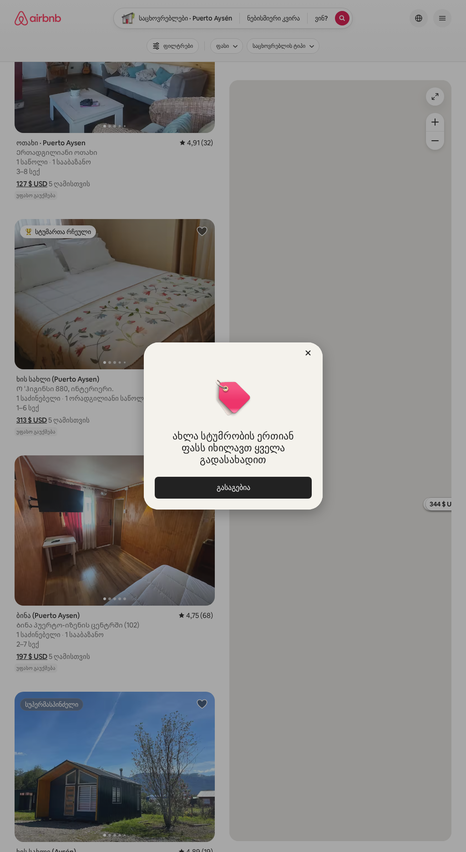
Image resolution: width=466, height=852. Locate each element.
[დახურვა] (308, 353)
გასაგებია (233, 487)
